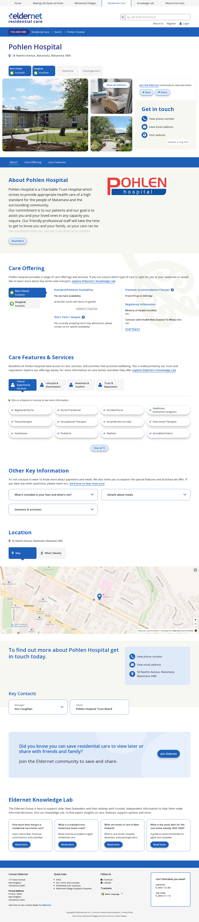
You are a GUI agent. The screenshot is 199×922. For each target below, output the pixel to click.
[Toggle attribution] (196, 630)
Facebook (108, 879)
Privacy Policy (127, 912)
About (13, 162)
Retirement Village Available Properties (74, 888)
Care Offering (32, 162)
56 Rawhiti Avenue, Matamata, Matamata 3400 (41, 55)
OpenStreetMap (187, 630)
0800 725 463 (164, 887)
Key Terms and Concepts (68, 882)
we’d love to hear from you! (86, 483)
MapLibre (142, 630)
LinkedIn (107, 882)
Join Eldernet (168, 753)
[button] (30, 410)
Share (163, 92)
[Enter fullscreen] (195, 570)
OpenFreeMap (153, 630)
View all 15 (99, 448)
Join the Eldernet (149, 85)
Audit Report (132, 329)
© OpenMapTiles (165, 630)
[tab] (27, 293)
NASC (58, 879)
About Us (158, 23)
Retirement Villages (85, 3)
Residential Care (116, 3)
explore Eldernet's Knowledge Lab (93, 281)
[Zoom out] (195, 624)
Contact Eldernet (18, 874)
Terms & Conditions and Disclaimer (106, 912)
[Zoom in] (195, 620)
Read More (18, 241)
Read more (21, 844)
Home (18, 3)
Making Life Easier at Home (48, 3)
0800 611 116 (164, 895)
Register (171, 23)
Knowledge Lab (145, 3)
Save (147, 92)
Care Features (57, 162)
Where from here (174, 3)
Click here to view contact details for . (30, 905)
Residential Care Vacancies (68, 885)
